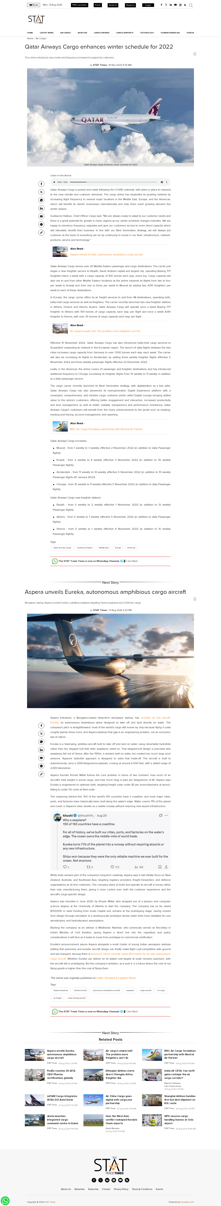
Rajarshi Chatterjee (172, 1083)
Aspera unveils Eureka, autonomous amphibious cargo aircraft (106, 254)
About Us (66, 1189)
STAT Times (52, 1063)
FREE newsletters (79, 5)
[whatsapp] (41, 200)
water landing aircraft (77, 998)
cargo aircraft (145, 990)
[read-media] (60, 254)
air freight (57, 998)
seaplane (130, 990)
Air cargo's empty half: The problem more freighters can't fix (105, 331)
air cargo (161, 990)
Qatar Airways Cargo (62, 548)
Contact (106, 1189)
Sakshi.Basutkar (112, 1128)
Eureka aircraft (80, 990)
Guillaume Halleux (85, 548)
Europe (118, 548)
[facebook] (161, 4)
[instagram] (180, 4)
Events (98, 5)
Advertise (79, 1189)
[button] (110, 54)
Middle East (104, 548)
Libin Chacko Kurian (172, 1086)
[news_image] (35, 1054)
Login (148, 5)
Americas (131, 548)
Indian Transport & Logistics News (116, 978)
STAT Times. (50, 1202)
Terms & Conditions (142, 1189)
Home (30, 33)
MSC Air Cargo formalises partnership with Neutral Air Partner (106, 429)
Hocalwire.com (187, 1202)
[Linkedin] (41, 208)
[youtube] (175, 4)
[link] (41, 233)
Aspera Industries (61, 990)
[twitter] (166, 4)
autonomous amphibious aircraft (106, 990)
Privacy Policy (121, 1189)
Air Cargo (41, 38)
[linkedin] (170, 4)
